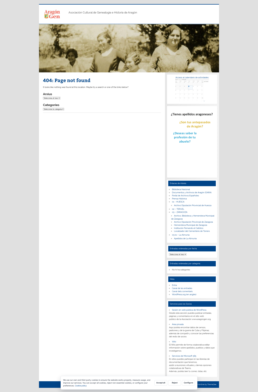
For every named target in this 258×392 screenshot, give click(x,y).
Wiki (174, 341)
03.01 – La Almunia (180, 235)
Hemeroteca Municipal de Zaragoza (190, 225)
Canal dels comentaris (182, 291)
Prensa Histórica (179, 198)
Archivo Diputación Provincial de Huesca (192, 205)
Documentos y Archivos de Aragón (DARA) (192, 192)
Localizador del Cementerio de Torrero (192, 231)
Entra (174, 285)
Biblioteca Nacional (181, 189)
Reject (175, 383)
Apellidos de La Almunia (185, 238)
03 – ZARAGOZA (179, 212)
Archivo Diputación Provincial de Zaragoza (193, 222)
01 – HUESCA (178, 202)
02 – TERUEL (178, 209)
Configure (188, 383)
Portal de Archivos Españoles (185, 195)
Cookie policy (81, 385)
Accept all (160, 383)
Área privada (178, 324)
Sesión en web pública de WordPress (189, 310)
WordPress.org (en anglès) (184, 294)
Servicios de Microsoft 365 (184, 356)
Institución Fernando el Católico (188, 228)
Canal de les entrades (182, 288)
